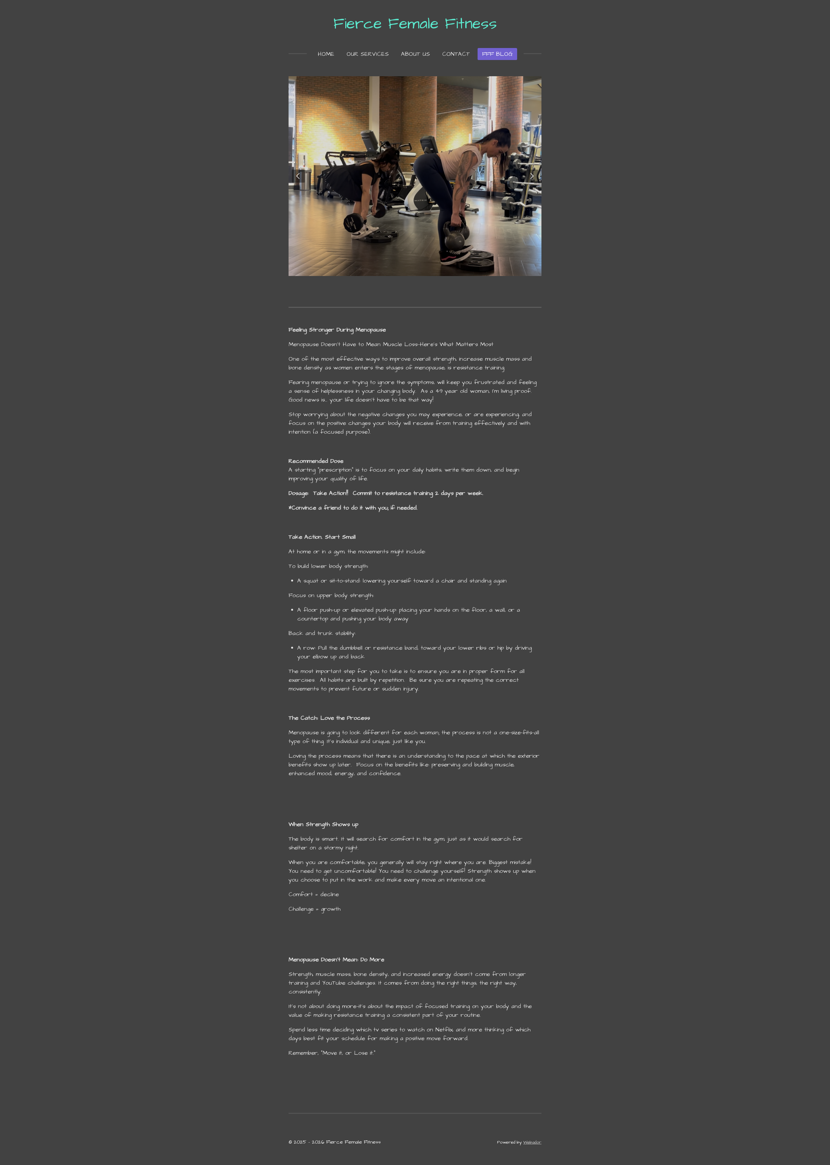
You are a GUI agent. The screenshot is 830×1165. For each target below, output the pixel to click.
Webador (532, 1142)
